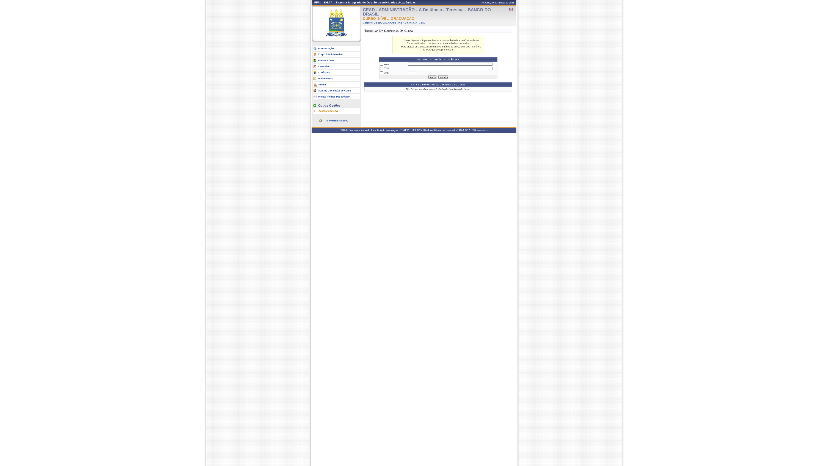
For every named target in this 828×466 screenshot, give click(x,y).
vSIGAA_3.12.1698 (466, 130)
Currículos (324, 72)
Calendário (324, 66)
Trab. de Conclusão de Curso (334, 90)
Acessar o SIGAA (328, 111)
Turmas (322, 84)
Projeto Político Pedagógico (334, 96)
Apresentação (326, 48)
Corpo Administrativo (330, 54)
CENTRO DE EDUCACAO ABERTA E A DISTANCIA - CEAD (394, 22)
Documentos (325, 78)
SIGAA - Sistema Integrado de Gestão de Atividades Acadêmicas (369, 2)
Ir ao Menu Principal (337, 120)
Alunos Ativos (326, 60)
